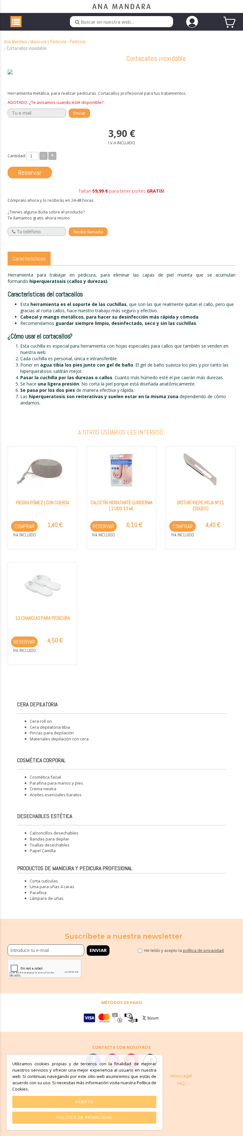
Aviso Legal (181, 1076)
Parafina (38, 892)
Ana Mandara (15, 42)
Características (29, 258)
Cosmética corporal (41, 760)
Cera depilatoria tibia (50, 727)
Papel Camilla (43, 850)
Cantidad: (17, 155)
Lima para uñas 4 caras (52, 886)
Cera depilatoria (37, 704)
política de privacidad (203, 950)
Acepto (84, 1102)
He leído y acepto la (184, 950)
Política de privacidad (84, 1117)
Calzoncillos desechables (54, 833)
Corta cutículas (44, 881)
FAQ (181, 1083)
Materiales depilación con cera (59, 739)
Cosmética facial (45, 777)
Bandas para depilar (49, 839)
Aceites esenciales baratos (56, 795)
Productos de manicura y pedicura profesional (74, 868)
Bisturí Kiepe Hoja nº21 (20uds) (200, 505)
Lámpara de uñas (47, 898)
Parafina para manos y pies (56, 783)
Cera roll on (41, 721)
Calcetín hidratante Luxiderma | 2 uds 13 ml (121, 505)
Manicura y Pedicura (48, 42)
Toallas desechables (50, 845)
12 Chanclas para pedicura (42, 618)
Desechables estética (44, 816)
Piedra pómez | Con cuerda (42, 502)
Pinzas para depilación (52, 733)
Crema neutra (43, 789)
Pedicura (77, 42)
